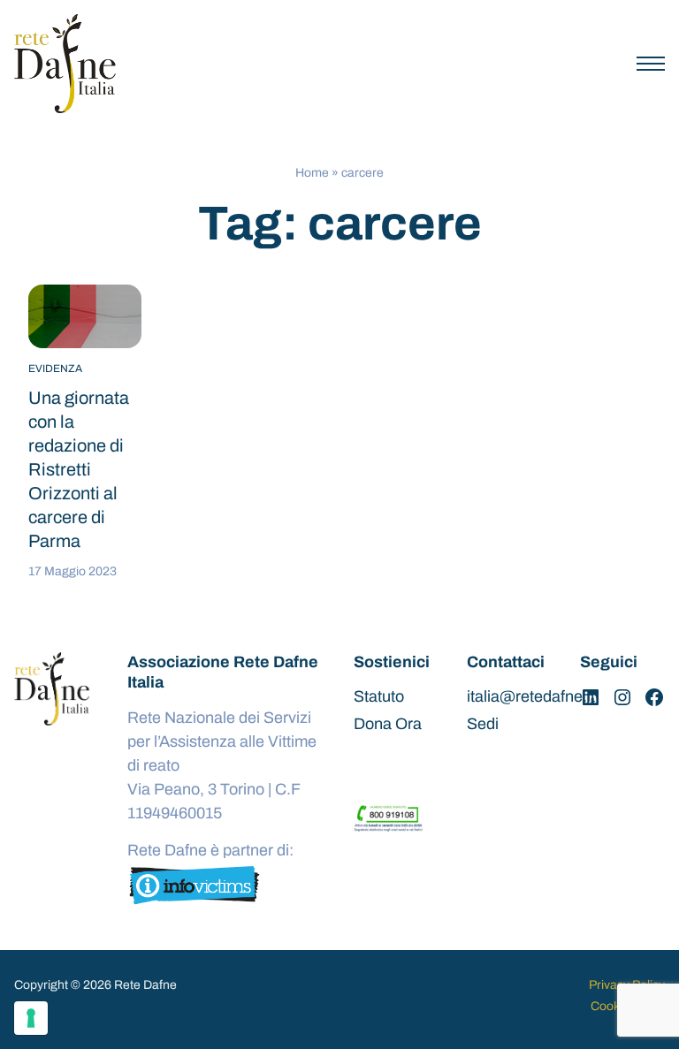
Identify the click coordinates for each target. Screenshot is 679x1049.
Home (312, 172)
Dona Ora (388, 724)
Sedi (483, 724)
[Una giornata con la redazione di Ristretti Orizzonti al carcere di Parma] (84, 316)
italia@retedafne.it (531, 696)
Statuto (379, 696)
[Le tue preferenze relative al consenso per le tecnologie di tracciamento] (31, 1018)
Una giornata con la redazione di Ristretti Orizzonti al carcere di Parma (78, 469)
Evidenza (55, 368)
